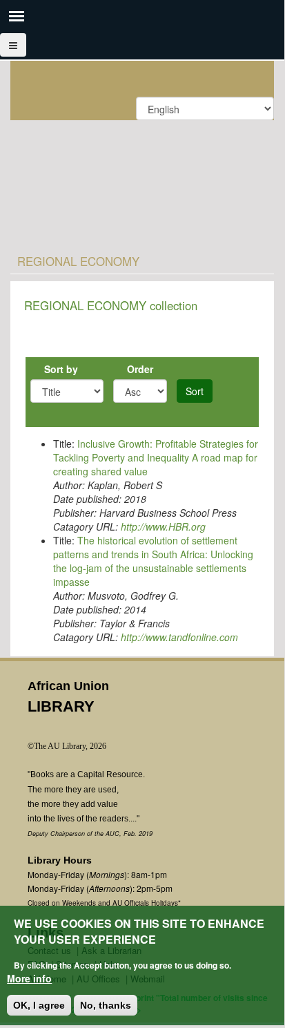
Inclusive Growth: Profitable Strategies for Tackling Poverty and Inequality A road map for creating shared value (155, 457)
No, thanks (105, 1005)
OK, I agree (39, 1005)
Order (140, 369)
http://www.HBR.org (163, 526)
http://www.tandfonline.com (179, 637)
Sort (195, 391)
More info (29, 978)
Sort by (61, 369)
